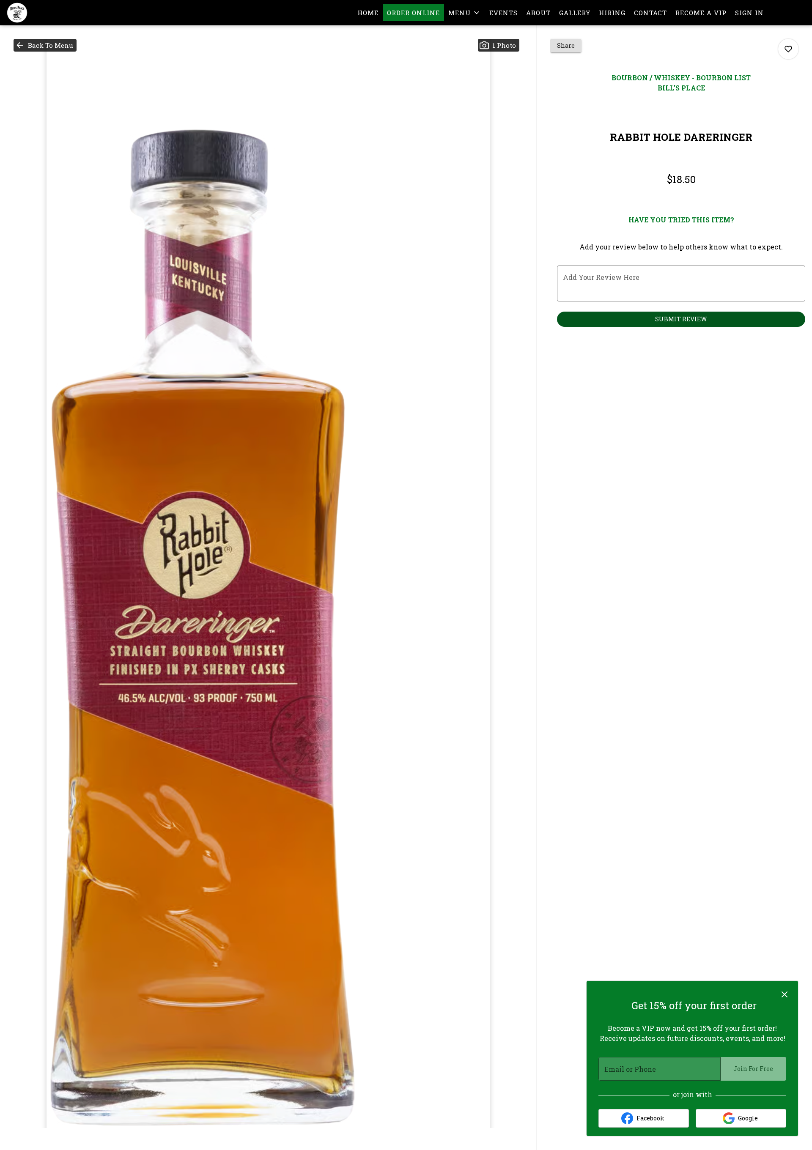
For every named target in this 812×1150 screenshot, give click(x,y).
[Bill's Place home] (45, 12)
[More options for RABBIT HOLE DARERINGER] (788, 49)
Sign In (749, 12)
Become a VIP (701, 12)
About (538, 12)
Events (503, 12)
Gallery (574, 12)
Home (368, 12)
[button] (464, 12)
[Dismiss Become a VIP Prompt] (784, 994)
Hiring (612, 12)
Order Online (413, 12)
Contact (650, 12)
